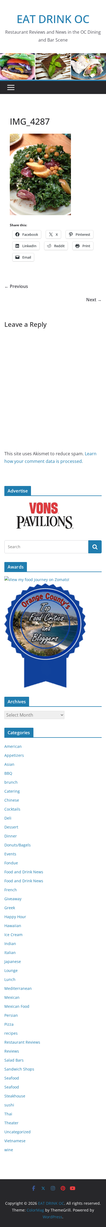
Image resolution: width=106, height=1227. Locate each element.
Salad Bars (14, 1060)
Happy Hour (15, 916)
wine (8, 1149)
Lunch (9, 979)
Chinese (11, 800)
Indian (10, 943)
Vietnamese (15, 1140)
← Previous (16, 286)
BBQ (8, 773)
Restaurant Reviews (22, 1042)
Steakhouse (14, 1096)
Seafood (11, 1078)
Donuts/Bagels (17, 845)
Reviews (11, 1051)
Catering (12, 791)
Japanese (12, 961)
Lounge (11, 970)
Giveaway (12, 898)
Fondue (11, 862)
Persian (11, 1015)
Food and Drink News (23, 871)
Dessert (11, 827)
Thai (8, 1113)
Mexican (12, 997)
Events (10, 853)
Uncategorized (17, 1131)
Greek (9, 907)
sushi (9, 1104)
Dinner (10, 836)
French (10, 889)
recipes (11, 1033)
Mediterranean (18, 988)
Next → (94, 300)
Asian (9, 764)
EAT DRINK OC (53, 18)
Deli (7, 818)
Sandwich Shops (19, 1069)
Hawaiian (12, 925)
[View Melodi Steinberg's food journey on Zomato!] (36, 579)
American (13, 746)
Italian (10, 952)
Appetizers (14, 755)
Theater (11, 1122)
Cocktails (12, 809)
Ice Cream (13, 934)
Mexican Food (16, 1006)
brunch (11, 782)
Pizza (9, 1024)
